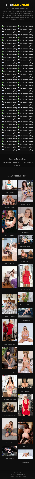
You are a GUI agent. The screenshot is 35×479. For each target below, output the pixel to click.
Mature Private (25, 289)
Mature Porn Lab (25, 261)
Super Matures (25, 391)
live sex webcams (26, 162)
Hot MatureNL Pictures (9, 399)
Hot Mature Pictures (9, 316)
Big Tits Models (25, 419)
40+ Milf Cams (17, 165)
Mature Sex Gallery (25, 305)
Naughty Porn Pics (25, 348)
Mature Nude (25, 232)
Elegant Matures (9, 192)
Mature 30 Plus (9, 235)
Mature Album (10, 458)
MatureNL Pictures (9, 415)
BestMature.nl (25, 462)
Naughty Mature (25, 320)
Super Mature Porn (9, 263)
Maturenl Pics (9, 291)
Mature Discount (6, 162)
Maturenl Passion (9, 207)
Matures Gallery (9, 372)
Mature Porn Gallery (25, 246)
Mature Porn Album (9, 344)
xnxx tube (16, 162)
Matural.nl (25, 446)
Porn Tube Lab (25, 376)
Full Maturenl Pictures (10, 443)
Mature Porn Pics (25, 204)
